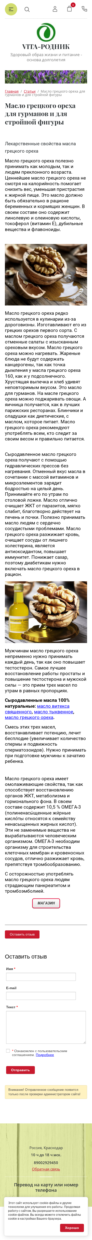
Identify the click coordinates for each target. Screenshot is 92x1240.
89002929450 (46, 1162)
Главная (12, 91)
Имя (10, 969)
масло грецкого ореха (29, 717)
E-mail (11, 988)
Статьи (30, 91)
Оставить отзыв (22, 934)
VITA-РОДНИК (46, 46)
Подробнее (45, 1055)
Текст (12, 1007)
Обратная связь (46, 1169)
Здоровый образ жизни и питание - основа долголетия (46, 57)
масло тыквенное (53, 712)
